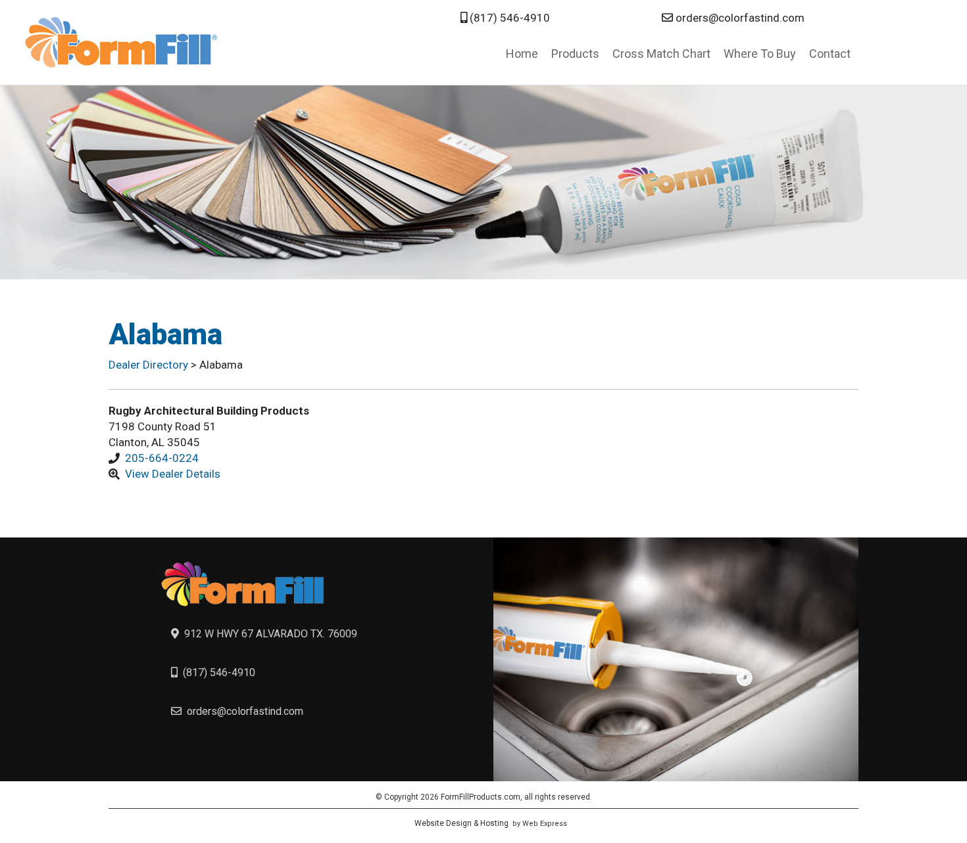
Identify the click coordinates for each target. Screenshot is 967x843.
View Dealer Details (172, 473)
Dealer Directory (150, 364)
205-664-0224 (162, 458)
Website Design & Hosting (461, 823)
